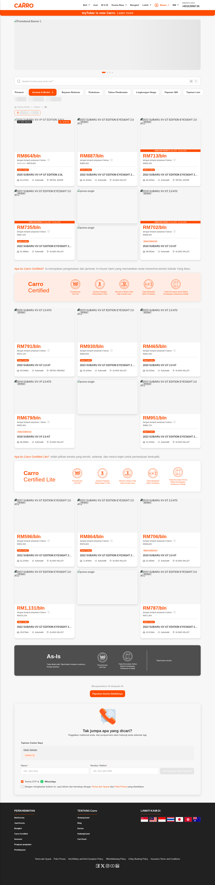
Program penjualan (22, 844)
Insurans (18, 839)
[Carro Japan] (179, 819)
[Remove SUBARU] (33, 755)
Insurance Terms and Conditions (165, 859)
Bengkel (134, 5)
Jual (95, 5)
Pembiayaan (19, 850)
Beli (85, 5)
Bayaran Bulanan (71, 92)
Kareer (80, 828)
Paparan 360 (171, 92)
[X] (103, 866)
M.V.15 (104, 5)
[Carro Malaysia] (153, 819)
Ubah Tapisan (30, 749)
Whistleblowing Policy (116, 859)
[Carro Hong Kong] (188, 819)
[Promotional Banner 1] (107, 45)
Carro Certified (21, 834)
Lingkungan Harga (146, 92)
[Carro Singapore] (144, 819)
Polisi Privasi (121, 786)
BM (174, 5)
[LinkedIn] (117, 866)
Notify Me (65, 122)
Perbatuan (94, 92)
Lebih (145, 5)
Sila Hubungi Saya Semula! (177, 771)
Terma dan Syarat (101, 786)
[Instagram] (108, 866)
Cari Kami (81, 839)
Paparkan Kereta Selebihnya (107, 693)
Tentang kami (83, 818)
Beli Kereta (19, 818)
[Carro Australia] (197, 819)
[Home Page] (24, 5)
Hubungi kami (83, 834)
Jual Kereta (19, 823)
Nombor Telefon (99, 765)
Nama (24, 765)
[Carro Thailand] (171, 819)
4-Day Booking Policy (138, 859)
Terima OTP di (40, 781)
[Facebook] (98, 866)
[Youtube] (112, 866)
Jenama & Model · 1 (42, 92)
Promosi (19, 92)
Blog (79, 823)
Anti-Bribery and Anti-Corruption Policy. (86, 859)
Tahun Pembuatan (118, 92)
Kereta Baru (118, 5)
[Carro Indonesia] (162, 819)
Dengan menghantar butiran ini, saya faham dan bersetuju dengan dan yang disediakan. (84, 786)
